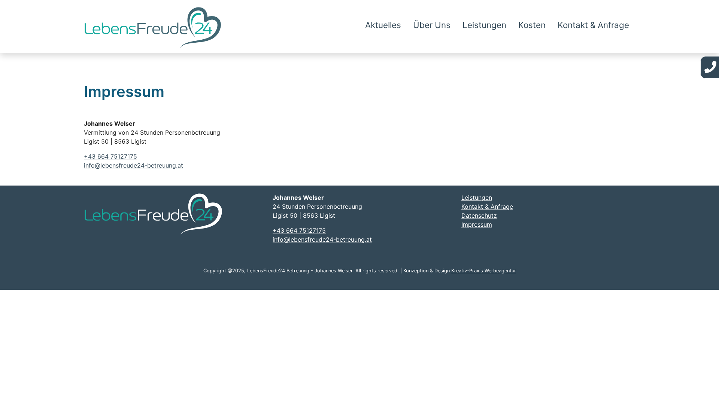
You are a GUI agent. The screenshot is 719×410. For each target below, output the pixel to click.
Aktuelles (383, 25)
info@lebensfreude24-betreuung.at (133, 165)
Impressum (476, 224)
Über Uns (431, 25)
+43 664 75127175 (110, 156)
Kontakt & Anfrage (593, 25)
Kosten (532, 25)
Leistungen (484, 25)
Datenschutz (479, 215)
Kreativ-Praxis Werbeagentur (483, 270)
